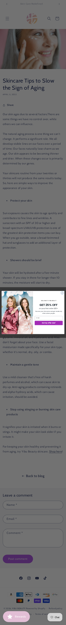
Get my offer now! (49, 323)
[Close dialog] (62, 293)
